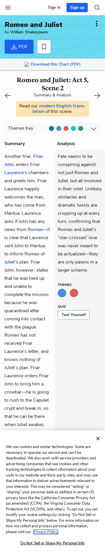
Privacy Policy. (45, 532)
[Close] (98, 438)
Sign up (77, 7)
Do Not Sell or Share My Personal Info (52, 543)
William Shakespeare (29, 32)
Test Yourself (74, 314)
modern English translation (59, 109)
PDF (23, 47)
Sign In (54, 7)
